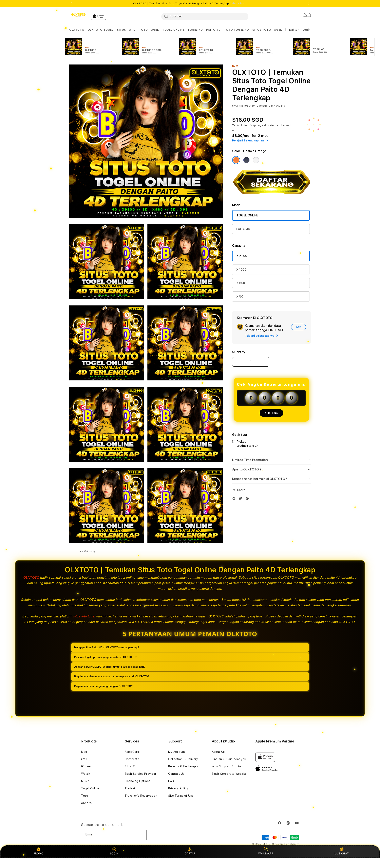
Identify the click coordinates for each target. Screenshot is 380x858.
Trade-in (131, 788)
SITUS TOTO (126, 29)
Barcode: (262, 105)
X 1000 (241, 269)
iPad (84, 759)
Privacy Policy (178, 788)
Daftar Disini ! (238, 3)
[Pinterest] (248, 499)
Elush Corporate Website (229, 773)
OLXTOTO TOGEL (101, 29)
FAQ (171, 781)
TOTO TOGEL (149, 29)
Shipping (256, 125)
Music (85, 781)
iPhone (86, 766)
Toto (84, 795)
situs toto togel (84, 616)
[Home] (78, 15)
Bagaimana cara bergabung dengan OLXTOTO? (103, 686)
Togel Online (90, 788)
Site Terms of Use (181, 795)
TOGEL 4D (195, 29)
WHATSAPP (265, 853)
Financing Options (137, 781)
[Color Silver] (256, 160)
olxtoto (86, 803)
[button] (76, 29)
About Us (218, 751)
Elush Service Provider (140, 773)
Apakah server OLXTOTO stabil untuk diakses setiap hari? (109, 666)
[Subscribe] (142, 835)
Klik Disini (271, 413)
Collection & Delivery (183, 759)
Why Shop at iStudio (226, 766)
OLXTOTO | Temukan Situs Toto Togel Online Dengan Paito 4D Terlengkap (190, 3)
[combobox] (204, 16)
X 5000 (242, 256)
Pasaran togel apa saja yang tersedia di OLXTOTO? (105, 657)
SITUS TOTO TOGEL (267, 29)
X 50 (239, 296)
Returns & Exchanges (183, 766)
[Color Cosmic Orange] (236, 160)
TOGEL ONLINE (173, 29)
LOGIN (114, 853)
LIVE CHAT (341, 853)
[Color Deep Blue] (246, 160)
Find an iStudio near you (229, 759)
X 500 (240, 283)
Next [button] (309, 4)
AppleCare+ (133, 751)
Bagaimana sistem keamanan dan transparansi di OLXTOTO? (111, 676)
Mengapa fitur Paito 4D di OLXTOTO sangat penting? (106, 647)
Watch (85, 773)
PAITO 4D (213, 29)
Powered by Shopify (287, 844)
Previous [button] (71, 4)
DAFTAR (190, 853)
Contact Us (176, 773)
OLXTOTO (76, 29)
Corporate (132, 759)
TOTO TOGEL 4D (236, 29)
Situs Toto (132, 766)
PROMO (38, 853)
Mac (84, 751)
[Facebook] (235, 499)
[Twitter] (241, 499)
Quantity (238, 352)
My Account (176, 751)
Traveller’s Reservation (141, 795)
